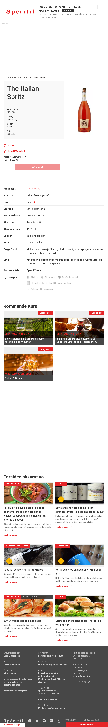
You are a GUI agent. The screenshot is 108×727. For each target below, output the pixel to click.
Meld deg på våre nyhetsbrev (51, 708)
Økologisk (35, 277)
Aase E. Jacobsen (12, 656)
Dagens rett (43, 14)
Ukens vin (53, 14)
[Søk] (101, 7)
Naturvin (34, 289)
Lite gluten (35, 283)
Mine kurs (43, 18)
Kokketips (52, 18)
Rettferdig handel (70, 277)
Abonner (68, 10)
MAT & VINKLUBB (49, 10)
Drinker (62, 14)
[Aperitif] (20, 12)
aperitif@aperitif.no (47, 691)
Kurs (77, 6)
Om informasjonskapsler (15, 691)
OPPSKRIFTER (63, 6)
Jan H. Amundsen (12, 664)
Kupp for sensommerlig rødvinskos (23, 569)
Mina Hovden (10, 673)
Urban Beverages (34, 188)
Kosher (49, 283)
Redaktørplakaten (12, 685)
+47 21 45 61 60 (52, 694)
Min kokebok (90, 14)
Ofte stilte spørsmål (47, 699)
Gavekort (69, 14)
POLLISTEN (45, 6)
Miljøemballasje (64, 283)
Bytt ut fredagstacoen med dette (22, 620)
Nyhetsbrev (79, 14)
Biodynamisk (51, 277)
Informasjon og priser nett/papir (53, 664)
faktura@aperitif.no (82, 676)
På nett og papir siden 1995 (50, 656)
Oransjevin (48, 289)
